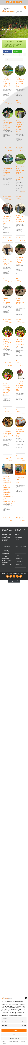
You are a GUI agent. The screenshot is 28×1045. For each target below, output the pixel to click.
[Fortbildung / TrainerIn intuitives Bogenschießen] (20, 208)
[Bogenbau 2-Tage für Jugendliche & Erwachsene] (20, 290)
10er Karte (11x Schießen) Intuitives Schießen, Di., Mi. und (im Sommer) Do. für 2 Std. (7, 387)
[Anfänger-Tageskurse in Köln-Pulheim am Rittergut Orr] (20, 70)
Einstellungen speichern (14, 1038)
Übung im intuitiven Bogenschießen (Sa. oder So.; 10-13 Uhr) (7, 343)
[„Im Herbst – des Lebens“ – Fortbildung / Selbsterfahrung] (7, 208)
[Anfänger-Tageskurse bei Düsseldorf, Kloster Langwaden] (7, 112)
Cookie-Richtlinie (20, 561)
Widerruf (18, 555)
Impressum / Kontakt (19, 565)
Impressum (24, 1041)
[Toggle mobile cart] (25, 8)
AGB (17, 552)
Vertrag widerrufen (14, 581)
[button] (26, 997)
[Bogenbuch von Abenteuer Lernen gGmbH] (20, 422)
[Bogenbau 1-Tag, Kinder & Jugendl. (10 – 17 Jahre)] (20, 249)
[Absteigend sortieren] (24, 54)
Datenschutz (19, 558)
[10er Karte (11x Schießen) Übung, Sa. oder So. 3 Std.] (20, 331)
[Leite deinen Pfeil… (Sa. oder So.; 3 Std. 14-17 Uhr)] (7, 249)
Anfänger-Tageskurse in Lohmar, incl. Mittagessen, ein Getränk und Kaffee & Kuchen (20, 126)
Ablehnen (14, 1034)
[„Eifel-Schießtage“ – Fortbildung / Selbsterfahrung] (7, 422)
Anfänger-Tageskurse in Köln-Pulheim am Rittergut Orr (20, 81)
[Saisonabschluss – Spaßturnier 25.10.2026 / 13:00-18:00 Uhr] (20, 374)
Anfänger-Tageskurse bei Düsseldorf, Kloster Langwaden (7, 124)
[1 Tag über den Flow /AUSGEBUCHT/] (20, 469)
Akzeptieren (14, 1030)
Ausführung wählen (6, 101)
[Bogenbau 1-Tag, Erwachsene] (7, 290)
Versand (23, 191)
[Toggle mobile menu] (25, 7)
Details (10, 104)
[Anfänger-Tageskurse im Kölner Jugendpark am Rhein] (7, 159)
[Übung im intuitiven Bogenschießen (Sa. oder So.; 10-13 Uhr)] (7, 331)
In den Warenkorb (18, 362)
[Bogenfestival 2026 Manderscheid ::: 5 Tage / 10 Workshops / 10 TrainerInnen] (20, 159)
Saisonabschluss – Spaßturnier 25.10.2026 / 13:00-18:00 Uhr (20, 385)
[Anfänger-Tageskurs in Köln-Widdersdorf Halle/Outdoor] (7, 70)
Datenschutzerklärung (14, 1041)
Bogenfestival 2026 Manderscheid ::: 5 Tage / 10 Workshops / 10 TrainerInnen (20, 172)
